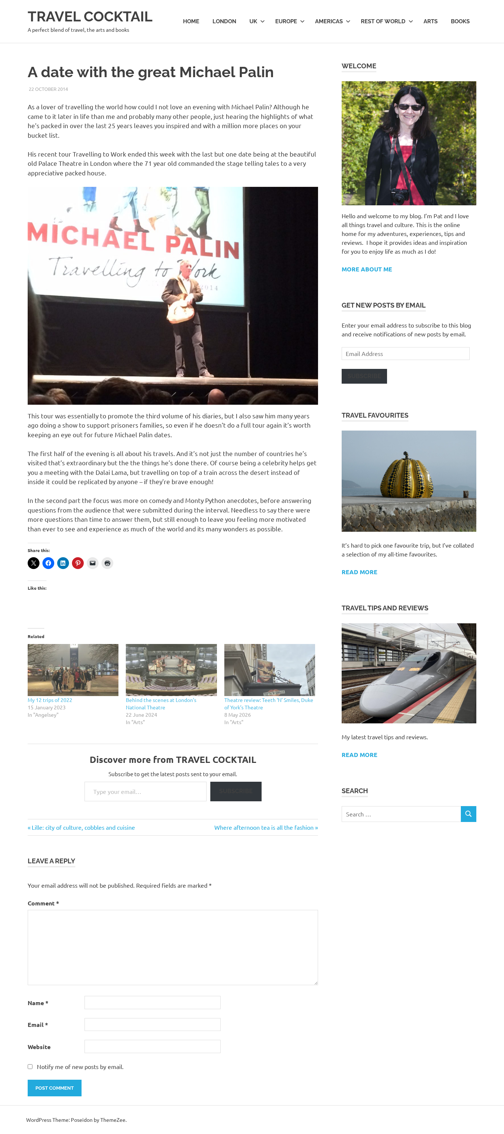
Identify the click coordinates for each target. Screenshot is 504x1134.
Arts (431, 21)
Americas (329, 21)
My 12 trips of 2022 (50, 699)
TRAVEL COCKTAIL (90, 16)
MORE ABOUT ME (367, 269)
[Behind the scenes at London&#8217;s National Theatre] (171, 670)
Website (39, 1047)
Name (38, 1003)
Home (191, 21)
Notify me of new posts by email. (80, 1066)
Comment (43, 903)
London (224, 21)
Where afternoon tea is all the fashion (264, 827)
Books (460, 21)
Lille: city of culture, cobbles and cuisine (83, 827)
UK (253, 21)
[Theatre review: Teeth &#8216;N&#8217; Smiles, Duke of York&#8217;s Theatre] (269, 670)
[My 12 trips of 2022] (73, 670)
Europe (286, 21)
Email (38, 1024)
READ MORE (359, 754)
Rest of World (383, 21)
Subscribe (236, 791)
